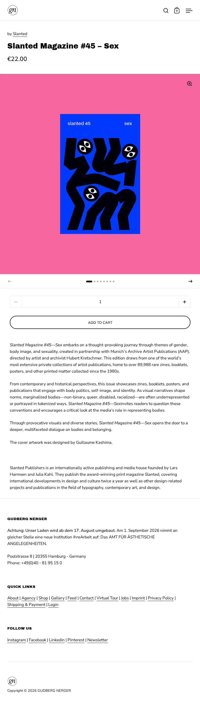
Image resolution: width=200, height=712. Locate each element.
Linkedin (57, 640)
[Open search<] (166, 10)
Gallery (58, 598)
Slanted (20, 34)
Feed (72, 598)
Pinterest (76, 640)
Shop (43, 598)
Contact (87, 598)
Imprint (138, 598)
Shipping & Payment (26, 604)
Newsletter (97, 640)
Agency (28, 598)
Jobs (125, 598)
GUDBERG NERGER (54, 690)
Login (53, 604)
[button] (190, 281)
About (13, 598)
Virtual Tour (107, 598)
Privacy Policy (161, 598)
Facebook (37, 640)
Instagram (16, 640)
